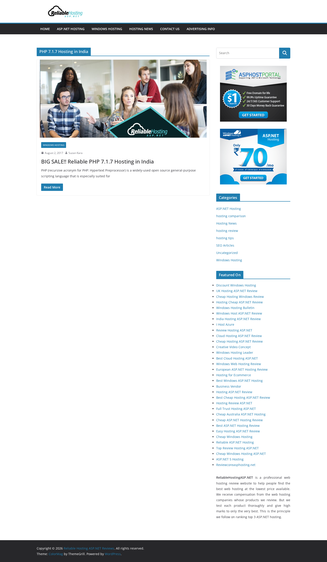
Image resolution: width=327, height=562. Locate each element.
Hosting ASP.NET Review (234, 392)
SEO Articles (225, 245)
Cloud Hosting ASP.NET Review (239, 336)
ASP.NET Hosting (71, 29)
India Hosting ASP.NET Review (238, 319)
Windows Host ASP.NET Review (239, 313)
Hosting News (141, 29)
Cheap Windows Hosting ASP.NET (241, 454)
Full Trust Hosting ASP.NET (236, 409)
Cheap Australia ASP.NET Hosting (241, 414)
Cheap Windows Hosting (234, 437)
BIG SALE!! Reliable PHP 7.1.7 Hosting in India (97, 161)
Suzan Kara (76, 153)
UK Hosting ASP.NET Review (236, 291)
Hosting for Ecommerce (233, 375)
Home (45, 29)
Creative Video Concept (233, 347)
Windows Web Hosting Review (238, 364)
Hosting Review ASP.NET (234, 403)
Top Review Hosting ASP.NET (237, 448)
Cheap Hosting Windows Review (240, 296)
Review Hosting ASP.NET (234, 330)
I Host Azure (225, 324)
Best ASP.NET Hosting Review (238, 425)
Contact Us (170, 29)
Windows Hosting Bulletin (235, 308)
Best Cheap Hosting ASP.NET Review (243, 397)
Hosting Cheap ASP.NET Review (239, 302)
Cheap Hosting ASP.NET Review (239, 341)
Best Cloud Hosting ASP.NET (237, 358)
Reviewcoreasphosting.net (235, 465)
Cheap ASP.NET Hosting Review (239, 420)
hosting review (227, 231)
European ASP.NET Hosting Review (242, 369)
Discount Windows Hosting (236, 285)
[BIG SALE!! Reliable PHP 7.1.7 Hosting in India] (123, 99)
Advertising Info (201, 29)
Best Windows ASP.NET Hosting (239, 380)
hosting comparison (231, 216)
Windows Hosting (107, 29)
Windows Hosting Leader (234, 352)
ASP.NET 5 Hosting (230, 459)
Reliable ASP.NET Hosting (235, 442)
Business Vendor (228, 386)
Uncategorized (227, 253)
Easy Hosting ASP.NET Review (238, 431)
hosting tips (225, 238)
